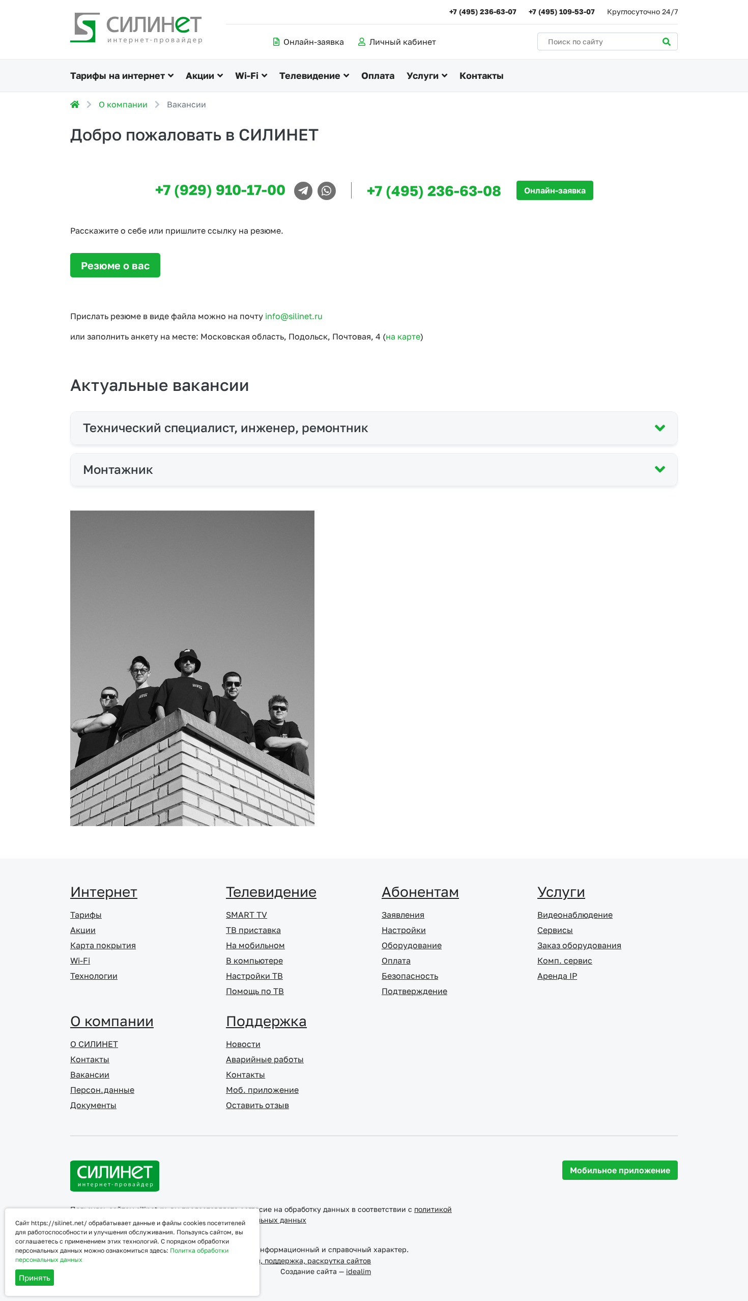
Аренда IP (557, 976)
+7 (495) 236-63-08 (434, 190)
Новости (243, 1044)
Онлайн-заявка (313, 42)
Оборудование (412, 945)
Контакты (481, 75)
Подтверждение (414, 991)
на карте (403, 336)
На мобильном (255, 945)
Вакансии (89, 1074)
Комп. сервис (564, 960)
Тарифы (86, 915)
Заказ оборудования (579, 945)
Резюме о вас (115, 265)
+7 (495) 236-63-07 (482, 11)
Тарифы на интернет (117, 75)
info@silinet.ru (294, 316)
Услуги (423, 75)
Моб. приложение (262, 1090)
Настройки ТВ (254, 976)
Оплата (377, 75)
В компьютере (254, 960)
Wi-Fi (246, 75)
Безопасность (410, 976)
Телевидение (309, 75)
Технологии (94, 976)
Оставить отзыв (257, 1105)
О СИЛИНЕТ (94, 1044)
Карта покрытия (103, 945)
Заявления (403, 915)
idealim (358, 1271)
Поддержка (266, 1020)
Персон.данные (102, 1090)
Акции (200, 75)
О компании (123, 104)
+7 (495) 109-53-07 (562, 11)
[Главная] (74, 104)
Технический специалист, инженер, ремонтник (225, 427)
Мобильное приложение (620, 1170)
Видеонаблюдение (575, 915)
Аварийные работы (265, 1059)
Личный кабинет (402, 42)
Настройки (404, 930)
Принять (34, 1277)
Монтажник (118, 469)
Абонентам (420, 891)
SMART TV (246, 915)
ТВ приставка (253, 930)
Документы (93, 1105)
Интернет (103, 891)
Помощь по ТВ (255, 991)
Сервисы (555, 930)
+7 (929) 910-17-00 (220, 189)
